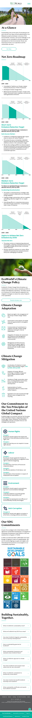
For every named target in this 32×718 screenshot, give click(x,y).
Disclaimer (8, 701)
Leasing (14, 696)
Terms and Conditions (14, 701)
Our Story (9, 49)
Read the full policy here (16, 300)
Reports (28, 713)
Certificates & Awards (8, 716)
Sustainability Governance (18, 713)
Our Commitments (6, 713)
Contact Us (4, 696)
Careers (9, 696)
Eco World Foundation (21, 696)
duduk (28, 696)
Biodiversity (17, 716)
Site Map (23, 701)
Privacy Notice (20, 701)
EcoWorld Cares (25, 716)
